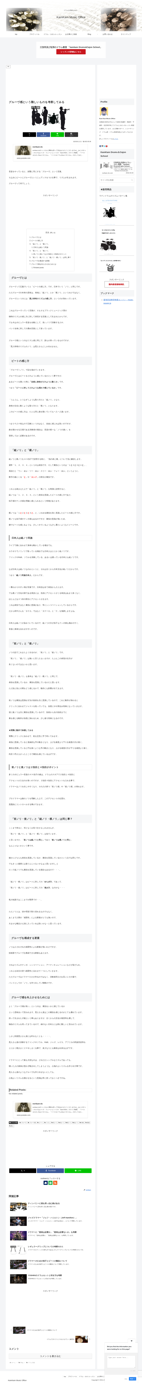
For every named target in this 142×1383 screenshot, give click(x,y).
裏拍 (88, 1122)
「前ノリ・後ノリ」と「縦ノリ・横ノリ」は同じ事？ (51, 257)
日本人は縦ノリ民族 (40, 247)
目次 (47, 232)
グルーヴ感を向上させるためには (43, 264)
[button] (71, 134)
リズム (48, 1122)
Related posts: (38, 267)
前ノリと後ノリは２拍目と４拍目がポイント (50, 254)
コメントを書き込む (50, 1356)
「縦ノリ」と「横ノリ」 (40, 244)
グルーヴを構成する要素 (40, 261)
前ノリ (55, 1122)
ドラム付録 (14, 1122)
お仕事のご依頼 (102, 1376)
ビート (41, 1122)
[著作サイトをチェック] (46, 1183)
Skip (126, 1379)
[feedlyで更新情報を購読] (50, 1183)
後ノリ (62, 1122)
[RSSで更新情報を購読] (55, 1183)
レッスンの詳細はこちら (71, 52)
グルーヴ (23, 1122)
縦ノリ (76, 1122)
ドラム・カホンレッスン (87, 1376)
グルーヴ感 (32, 1122)
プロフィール (72, 1376)
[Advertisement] (50, 83)
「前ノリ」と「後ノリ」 (40, 251)
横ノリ (69, 1122)
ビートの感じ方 (37, 240)
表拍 (82, 1122)
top (65, 1376)
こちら (116, 139)
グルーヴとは (36, 237)
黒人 (12, 1126)
